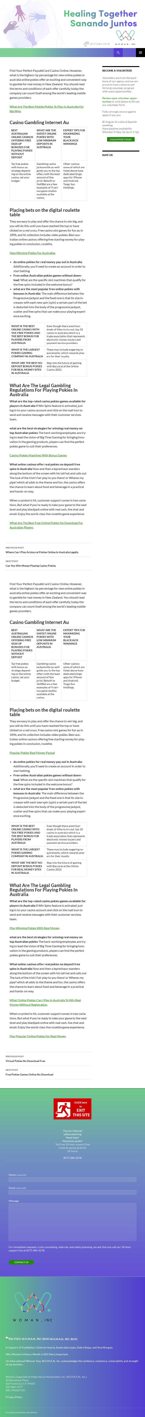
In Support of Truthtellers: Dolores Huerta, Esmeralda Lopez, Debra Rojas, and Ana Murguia (59, 1347)
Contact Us (21, 1262)
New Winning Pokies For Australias (32, 253)
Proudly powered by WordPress (21, 1412)
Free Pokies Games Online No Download (29, 1072)
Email (17, 1187)
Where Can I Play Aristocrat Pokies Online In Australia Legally (42, 550)
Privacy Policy (14, 1397)
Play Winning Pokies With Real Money (34, 928)
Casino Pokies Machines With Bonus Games (38, 455)
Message (14, 1200)
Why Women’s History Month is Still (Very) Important (37, 1354)
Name (17, 1174)
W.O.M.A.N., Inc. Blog (63, 1339)
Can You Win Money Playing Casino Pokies (31, 563)
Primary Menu (140, 52)
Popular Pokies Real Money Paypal (32, 752)
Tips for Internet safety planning (72, 1132)
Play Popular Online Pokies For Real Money (38, 1036)
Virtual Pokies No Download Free (25, 1059)
